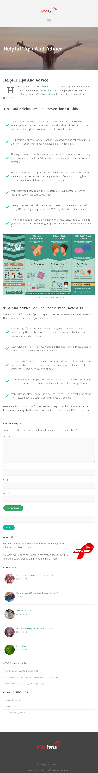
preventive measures (80, 223)
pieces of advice (48, 90)
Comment (8, 436)
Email (6, 480)
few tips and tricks (24, 406)
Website (6, 493)
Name (6, 467)
